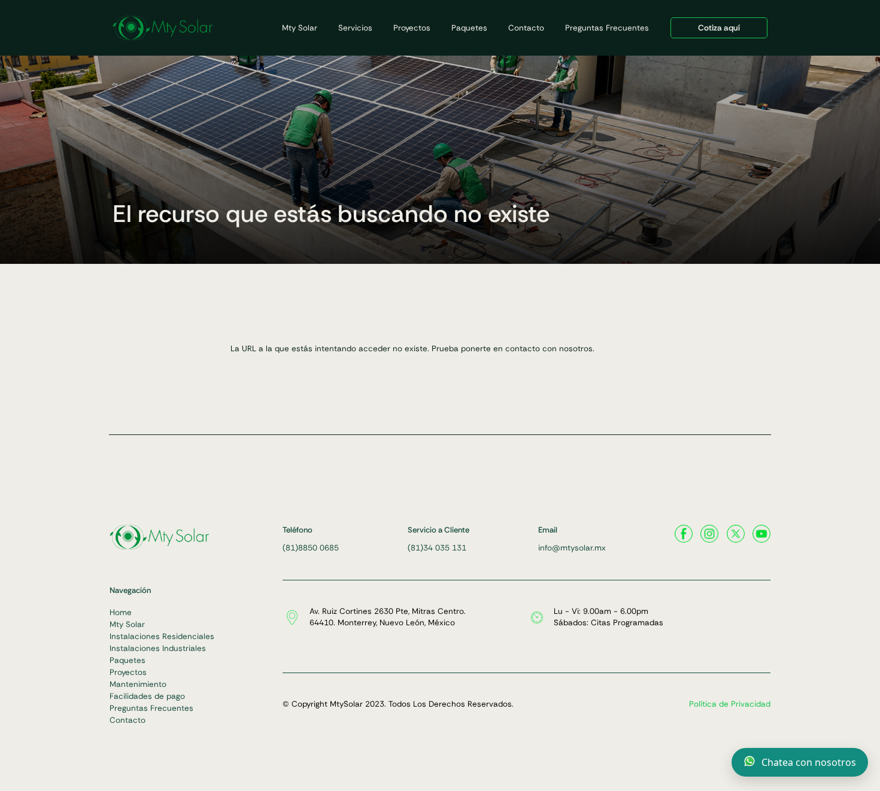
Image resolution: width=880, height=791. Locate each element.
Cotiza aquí (719, 28)
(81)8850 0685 (311, 548)
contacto (522, 348)
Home (121, 612)
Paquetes (469, 28)
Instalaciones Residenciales (162, 636)
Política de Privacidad (729, 704)
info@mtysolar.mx (572, 548)
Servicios (355, 28)
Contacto (526, 28)
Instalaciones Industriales (158, 648)
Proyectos (411, 28)
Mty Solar (299, 28)
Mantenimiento (138, 684)
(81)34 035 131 (437, 548)
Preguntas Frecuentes (607, 28)
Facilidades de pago (147, 696)
